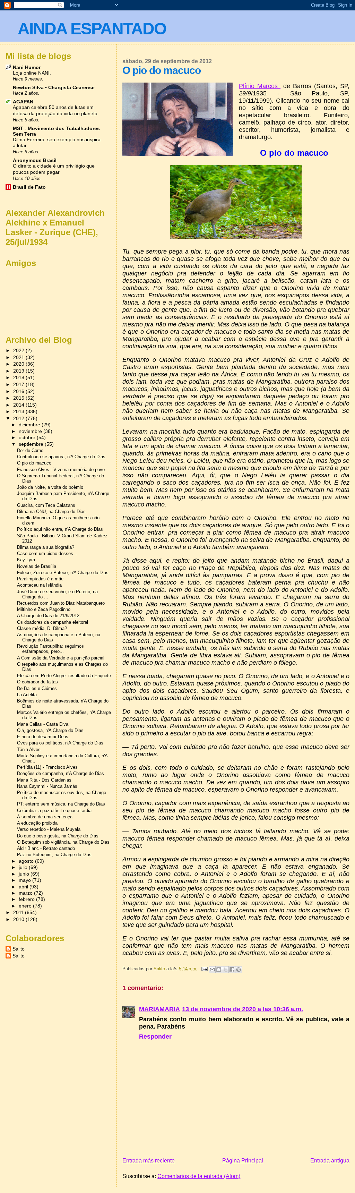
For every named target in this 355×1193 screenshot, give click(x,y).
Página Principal (242, 1161)
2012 (19, 418)
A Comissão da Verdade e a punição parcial (60, 658)
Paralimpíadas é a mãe (40, 578)
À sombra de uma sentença (44, 816)
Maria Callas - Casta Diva (42, 724)
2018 (19, 377)
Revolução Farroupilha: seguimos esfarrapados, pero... (50, 649)
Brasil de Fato (29, 187)
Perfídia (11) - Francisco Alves (47, 767)
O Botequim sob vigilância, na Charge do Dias (63, 842)
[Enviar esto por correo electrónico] (212, 969)
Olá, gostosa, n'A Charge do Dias (50, 730)
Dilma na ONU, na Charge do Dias (51, 511)
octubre (28, 437)
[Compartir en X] (225, 969)
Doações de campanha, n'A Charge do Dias (60, 773)
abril (24, 886)
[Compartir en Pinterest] (238, 969)
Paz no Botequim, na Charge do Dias (54, 854)
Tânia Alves (29, 749)
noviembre (31, 431)
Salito (18, 949)
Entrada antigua (329, 1161)
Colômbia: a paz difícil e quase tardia (54, 810)
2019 (19, 371)
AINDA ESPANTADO (92, 28)
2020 (19, 364)
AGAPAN (23, 101)
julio (24, 867)
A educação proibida (37, 823)
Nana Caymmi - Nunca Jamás (47, 786)
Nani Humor (27, 67)
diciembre (30, 424)
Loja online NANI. (32, 73)
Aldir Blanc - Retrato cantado (46, 848)
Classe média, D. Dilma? (42, 628)
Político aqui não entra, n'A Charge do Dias (60, 529)
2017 (19, 384)
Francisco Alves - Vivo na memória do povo (61, 469)
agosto (27, 861)
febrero (27, 899)
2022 (19, 350)
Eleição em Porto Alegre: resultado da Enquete (64, 675)
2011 (19, 912)
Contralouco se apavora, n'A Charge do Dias (61, 456)
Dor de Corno (30, 450)
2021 (19, 357)
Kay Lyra (26, 559)
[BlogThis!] (218, 969)
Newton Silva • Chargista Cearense (54, 87)
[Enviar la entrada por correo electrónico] (204, 968)
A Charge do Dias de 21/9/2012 (48, 615)
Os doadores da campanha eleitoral (52, 622)
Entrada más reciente (148, 1161)
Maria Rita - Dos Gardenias (44, 780)
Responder (155, 1036)
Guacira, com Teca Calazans (46, 505)
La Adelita (27, 694)
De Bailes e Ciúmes (37, 688)
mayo (25, 880)
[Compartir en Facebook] (231, 969)
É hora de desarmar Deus (42, 736)
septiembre (32, 444)
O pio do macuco (34, 463)
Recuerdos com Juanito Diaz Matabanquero (61, 603)
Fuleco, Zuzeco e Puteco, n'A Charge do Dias (63, 572)
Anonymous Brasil (35, 160)
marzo (26, 893)
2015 (19, 398)
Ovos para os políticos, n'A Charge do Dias (60, 742)
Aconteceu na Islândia (39, 585)
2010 (19, 919)
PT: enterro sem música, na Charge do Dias (61, 804)
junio (25, 874)
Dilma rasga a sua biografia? (45, 547)
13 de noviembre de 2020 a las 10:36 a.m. (242, 1009)
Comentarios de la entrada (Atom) (198, 1176)
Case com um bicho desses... (47, 553)
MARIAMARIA (159, 1009)
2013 (19, 411)
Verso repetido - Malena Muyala (48, 829)
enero (26, 906)
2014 (19, 405)
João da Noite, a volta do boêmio (50, 487)
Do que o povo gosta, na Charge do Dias (57, 835)
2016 (19, 391)
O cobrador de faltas (37, 681)
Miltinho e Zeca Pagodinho (43, 609)
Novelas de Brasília (36, 566)
